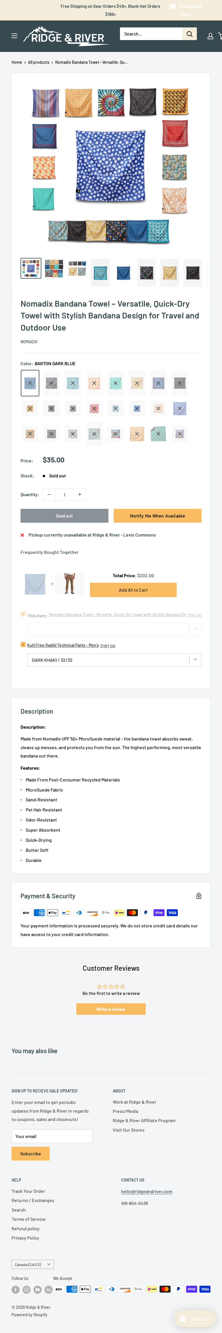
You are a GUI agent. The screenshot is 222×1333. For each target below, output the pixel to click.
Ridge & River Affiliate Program (144, 1120)
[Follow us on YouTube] (38, 1290)
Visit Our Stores (129, 1130)
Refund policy (26, 1228)
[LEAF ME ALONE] (137, 383)
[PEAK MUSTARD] (30, 434)
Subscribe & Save (190, 10)
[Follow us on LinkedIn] (49, 1290)
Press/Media (125, 1111)
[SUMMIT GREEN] (158, 434)
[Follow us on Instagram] (27, 1290)
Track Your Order (28, 1191)
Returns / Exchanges (33, 1200)
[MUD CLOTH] (180, 383)
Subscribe (30, 1153)
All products (38, 62)
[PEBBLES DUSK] (180, 408)
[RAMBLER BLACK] (51, 434)
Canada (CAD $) (28, 1264)
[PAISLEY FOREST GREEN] (73, 408)
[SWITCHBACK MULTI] (180, 434)
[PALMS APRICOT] (158, 408)
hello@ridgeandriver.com (146, 1191)
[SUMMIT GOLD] (137, 434)
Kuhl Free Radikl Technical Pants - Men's (63, 645)
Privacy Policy (25, 1237)
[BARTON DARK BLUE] (30, 383)
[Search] (189, 33)
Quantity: (30, 494)
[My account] (210, 36)
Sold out (64, 515)
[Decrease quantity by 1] (49, 494)
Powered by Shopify (29, 1314)
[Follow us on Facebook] (16, 1290)
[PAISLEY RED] (94, 408)
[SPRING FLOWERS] (94, 434)
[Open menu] (14, 35)
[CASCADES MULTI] (51, 383)
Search (19, 1209)
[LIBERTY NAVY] (158, 383)
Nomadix (29, 341)
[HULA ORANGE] (94, 383)
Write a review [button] (111, 1009)
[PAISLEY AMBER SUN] (30, 408)
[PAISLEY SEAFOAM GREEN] (115, 408)
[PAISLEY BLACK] (51, 408)
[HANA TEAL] (73, 383)
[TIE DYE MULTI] (115, 434)
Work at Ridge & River (134, 1102)
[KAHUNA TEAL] (115, 383)
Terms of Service (29, 1219)
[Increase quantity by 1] (80, 494)
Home (17, 62)
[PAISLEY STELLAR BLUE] (137, 408)
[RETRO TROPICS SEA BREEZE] (73, 434)
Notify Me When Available (157, 515)
